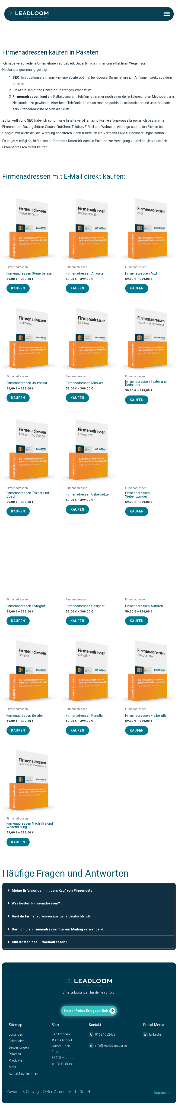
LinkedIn (155, 1034)
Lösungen (16, 1034)
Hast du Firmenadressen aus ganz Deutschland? (51, 916)
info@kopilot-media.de (111, 1045)
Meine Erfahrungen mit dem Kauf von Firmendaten (53, 890)
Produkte (15, 1060)
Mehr (12, 1067)
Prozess (15, 1054)
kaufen (18, 288)
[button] (166, 13)
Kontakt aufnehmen (23, 1073)
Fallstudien (17, 1041)
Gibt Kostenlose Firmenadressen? (39, 942)
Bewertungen (19, 1047)
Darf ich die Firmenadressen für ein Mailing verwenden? (58, 929)
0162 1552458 (105, 1034)
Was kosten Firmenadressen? (36, 903)
